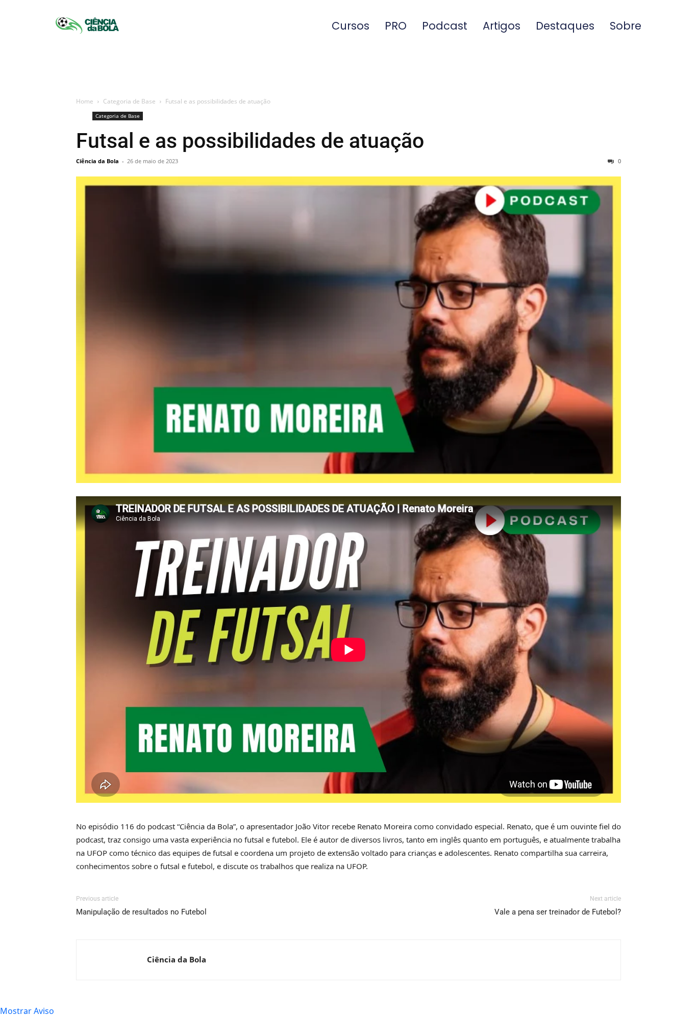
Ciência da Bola (97, 161)
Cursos (350, 25)
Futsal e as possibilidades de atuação (250, 141)
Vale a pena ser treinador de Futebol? (557, 912)
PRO (396, 25)
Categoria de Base (129, 101)
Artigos (501, 25)
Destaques (565, 25)
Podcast (444, 25)
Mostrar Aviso (27, 1010)
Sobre (625, 25)
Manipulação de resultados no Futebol (141, 912)
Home (84, 101)
